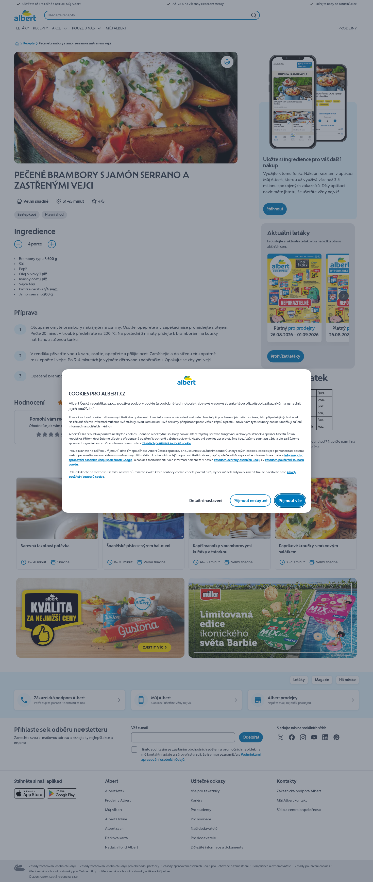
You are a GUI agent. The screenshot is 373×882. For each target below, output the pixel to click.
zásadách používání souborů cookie (166, 443)
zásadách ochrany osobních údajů (237, 460)
